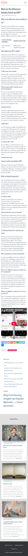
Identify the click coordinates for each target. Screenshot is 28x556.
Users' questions (12, 350)
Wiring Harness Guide (7, 484)
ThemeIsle (20, 552)
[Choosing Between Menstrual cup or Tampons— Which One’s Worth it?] (14, 509)
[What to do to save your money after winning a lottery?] (14, 432)
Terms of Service (19, 545)
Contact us (14, 549)
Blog (5, 395)
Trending (15, 402)
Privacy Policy (8, 545)
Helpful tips (9, 398)
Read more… (19, 458)
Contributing (15, 395)
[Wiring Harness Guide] (14, 471)
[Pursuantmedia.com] (4, 2)
